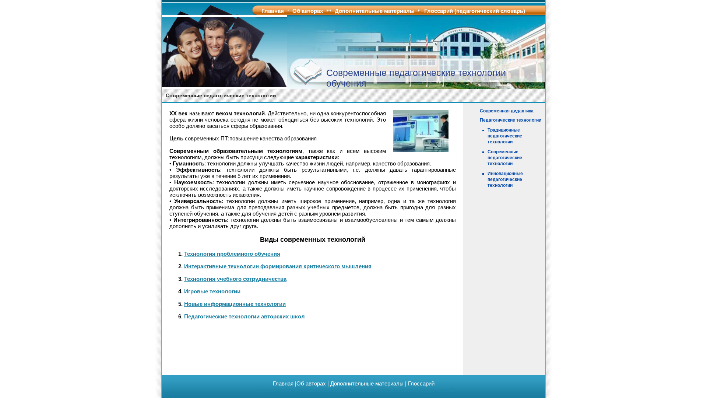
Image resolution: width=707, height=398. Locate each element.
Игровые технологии (212, 291)
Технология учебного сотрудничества (235, 279)
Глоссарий (421, 383)
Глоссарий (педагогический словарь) (474, 11)
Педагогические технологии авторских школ (244, 316)
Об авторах (307, 11)
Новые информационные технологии (235, 304)
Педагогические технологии (510, 120)
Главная (272, 11)
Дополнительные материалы (375, 11)
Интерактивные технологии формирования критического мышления (278, 266)
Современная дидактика (507, 111)
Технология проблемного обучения (232, 254)
